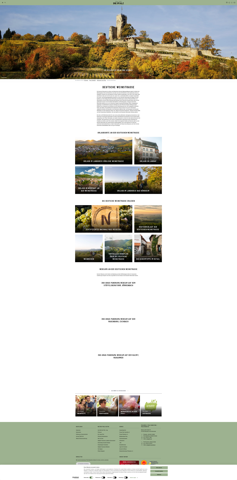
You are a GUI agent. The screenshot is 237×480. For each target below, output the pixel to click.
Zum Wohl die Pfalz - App (103, 430)
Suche (5, 2)
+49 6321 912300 (151, 434)
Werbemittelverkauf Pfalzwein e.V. (126, 451)
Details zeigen (133, 477)
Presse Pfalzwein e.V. (123, 434)
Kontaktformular (122, 444)
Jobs (120, 442)
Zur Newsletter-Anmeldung (83, 463)
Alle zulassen (159, 467)
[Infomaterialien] (232, 2)
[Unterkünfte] (229, 2)
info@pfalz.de (149, 438)
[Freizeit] (234, 2)
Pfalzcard (100, 432)
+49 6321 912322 (153, 435)
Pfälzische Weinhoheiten (103, 436)
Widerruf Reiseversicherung (81, 438)
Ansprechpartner (122, 430)
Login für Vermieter (123, 446)
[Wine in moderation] (129, 462)
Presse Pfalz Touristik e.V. (124, 432)
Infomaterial (121, 440)
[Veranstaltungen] (227, 2)
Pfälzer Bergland (101, 451)
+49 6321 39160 (152, 441)
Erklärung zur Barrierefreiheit (82, 434)
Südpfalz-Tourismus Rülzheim (103, 446)
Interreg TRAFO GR (80, 436)
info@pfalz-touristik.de (150, 445)
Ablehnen (159, 474)
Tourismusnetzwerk (123, 438)
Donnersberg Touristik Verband (104, 442)
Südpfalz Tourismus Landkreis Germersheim (106, 440)
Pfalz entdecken (92, 80)
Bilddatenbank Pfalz (123, 436)
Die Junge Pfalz (101, 434)
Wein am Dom (100, 438)
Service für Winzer (123, 449)
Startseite (86, 80)
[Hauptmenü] (2, 2)
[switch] (103, 478)
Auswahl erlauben (159, 471)
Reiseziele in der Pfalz (101, 80)
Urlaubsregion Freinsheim (103, 444)
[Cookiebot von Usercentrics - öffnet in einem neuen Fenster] (75, 478)
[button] (109, 391)
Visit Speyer (100, 449)
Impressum (78, 430)
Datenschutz (78, 432)
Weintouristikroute (126, 91)
